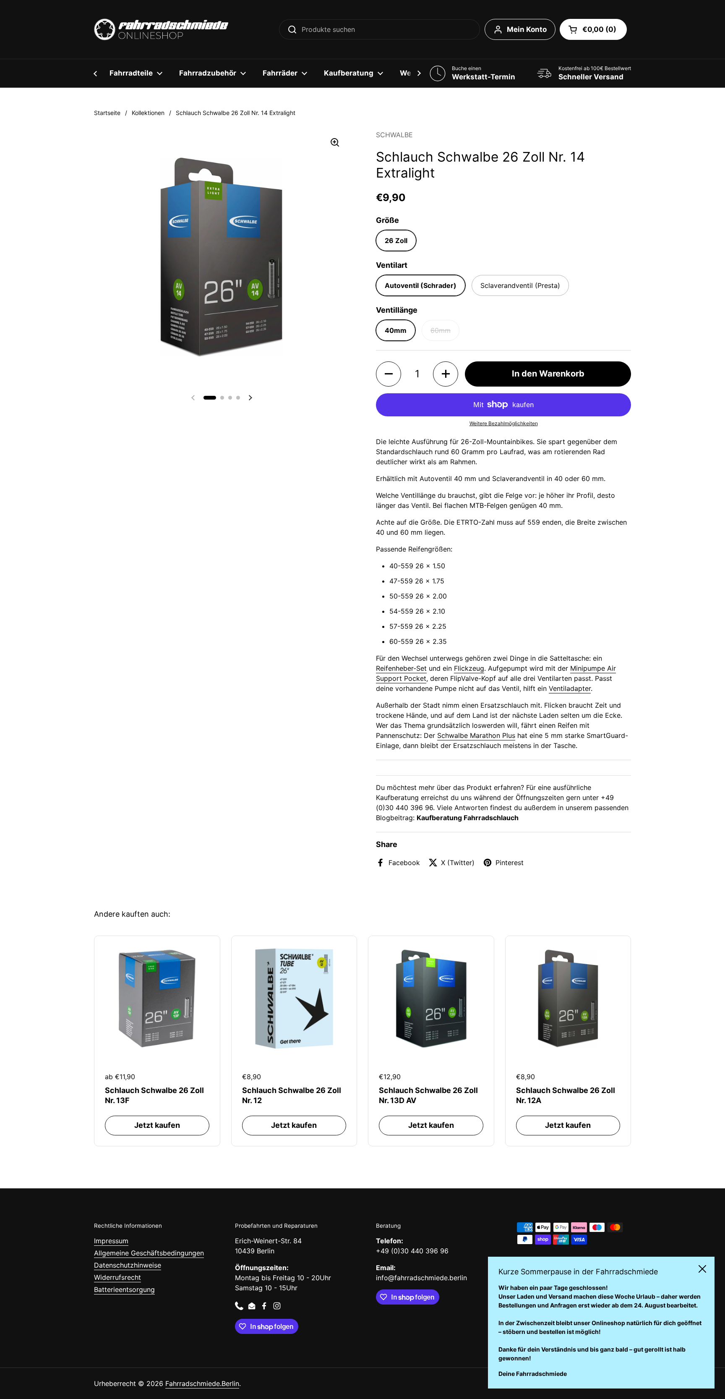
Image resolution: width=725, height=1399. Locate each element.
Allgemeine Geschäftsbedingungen (149, 1253)
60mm (440, 330)
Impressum (111, 1241)
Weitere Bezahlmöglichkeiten (503, 423)
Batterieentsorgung (124, 1289)
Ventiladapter (570, 688)
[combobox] (379, 29)
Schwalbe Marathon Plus (476, 735)
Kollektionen (148, 112)
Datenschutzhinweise (127, 1265)
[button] (593, 29)
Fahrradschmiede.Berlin (202, 1383)
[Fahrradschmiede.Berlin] (161, 29)
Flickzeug (469, 668)
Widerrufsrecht (117, 1277)
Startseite (107, 112)
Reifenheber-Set (401, 668)
